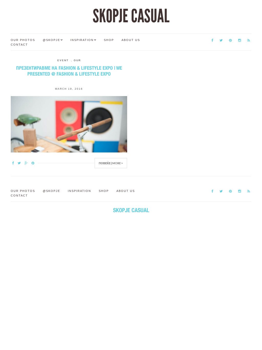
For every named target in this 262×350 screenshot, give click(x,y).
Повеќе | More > (111, 163)
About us (131, 40)
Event (63, 60)
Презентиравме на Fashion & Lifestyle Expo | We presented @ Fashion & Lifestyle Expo (69, 71)
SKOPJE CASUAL (131, 16)
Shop (109, 40)
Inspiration (82, 40)
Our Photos (23, 40)
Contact (19, 44)
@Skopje (51, 40)
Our (77, 60)
